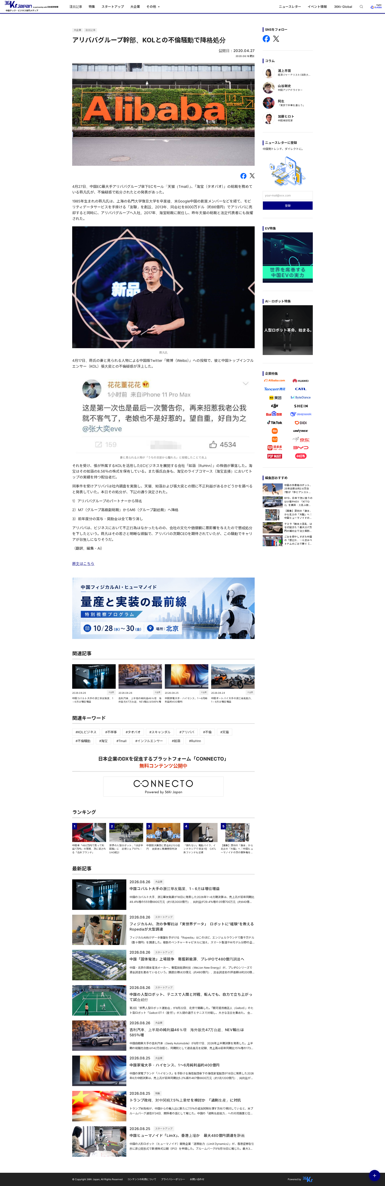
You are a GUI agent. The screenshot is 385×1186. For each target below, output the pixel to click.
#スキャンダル (160, 732)
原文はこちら (83, 563)
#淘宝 (103, 741)
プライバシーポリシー (173, 1179)
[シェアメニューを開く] (374, 1175)
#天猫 (224, 732)
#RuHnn (195, 741)
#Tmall (122, 741)
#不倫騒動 (83, 741)
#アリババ (186, 732)
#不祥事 (111, 732)
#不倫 (207, 732)
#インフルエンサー (149, 741)
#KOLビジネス (86, 732)
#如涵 (176, 741)
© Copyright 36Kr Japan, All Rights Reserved (97, 1179)
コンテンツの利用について (141, 1179)
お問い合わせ (197, 1179)
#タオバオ (133, 732)
